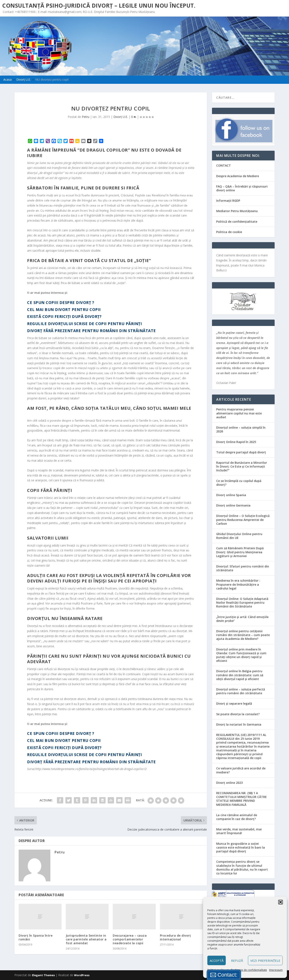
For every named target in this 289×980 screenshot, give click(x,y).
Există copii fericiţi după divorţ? (64, 316)
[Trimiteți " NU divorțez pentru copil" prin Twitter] (68, 800)
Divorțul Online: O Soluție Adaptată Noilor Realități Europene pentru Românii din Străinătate (242, 602)
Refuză (237, 960)
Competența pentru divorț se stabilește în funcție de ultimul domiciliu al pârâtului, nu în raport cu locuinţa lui (242, 867)
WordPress (81, 975)
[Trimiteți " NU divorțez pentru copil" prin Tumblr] (77, 800)
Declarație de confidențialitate (249, 970)
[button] (280, 902)
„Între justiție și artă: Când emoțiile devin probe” (242, 619)
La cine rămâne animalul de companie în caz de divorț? (236, 817)
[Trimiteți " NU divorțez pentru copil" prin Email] (119, 800)
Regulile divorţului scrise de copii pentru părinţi (84, 323)
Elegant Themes (43, 975)
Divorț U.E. (120, 117)
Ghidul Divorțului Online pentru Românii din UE (239, 536)
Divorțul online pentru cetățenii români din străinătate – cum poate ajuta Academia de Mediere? (243, 635)
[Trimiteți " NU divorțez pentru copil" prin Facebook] (60, 800)
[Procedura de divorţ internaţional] (181, 916)
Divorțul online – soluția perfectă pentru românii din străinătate (240, 691)
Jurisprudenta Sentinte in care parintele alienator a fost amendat (86, 939)
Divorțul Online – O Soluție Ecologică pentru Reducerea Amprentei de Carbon (243, 519)
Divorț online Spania (231, 495)
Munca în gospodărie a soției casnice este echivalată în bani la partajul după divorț (240, 847)
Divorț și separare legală (234, 703)
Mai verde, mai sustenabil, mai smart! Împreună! (239, 831)
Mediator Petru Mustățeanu (237, 211)
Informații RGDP (228, 201)
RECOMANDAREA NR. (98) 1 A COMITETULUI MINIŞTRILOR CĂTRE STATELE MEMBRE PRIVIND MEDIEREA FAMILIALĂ (241, 799)
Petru (85, 117)
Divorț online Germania (233, 505)
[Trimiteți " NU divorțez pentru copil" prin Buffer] (102, 800)
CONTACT (223, 165)
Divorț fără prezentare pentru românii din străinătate (91, 330)
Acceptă (216, 960)
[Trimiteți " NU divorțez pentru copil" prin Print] (128, 800)
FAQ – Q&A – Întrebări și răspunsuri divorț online (242, 188)
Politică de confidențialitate (236, 221)
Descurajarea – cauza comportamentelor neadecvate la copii (130, 939)
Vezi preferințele (265, 960)
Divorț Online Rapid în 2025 (236, 442)
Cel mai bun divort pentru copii (64, 309)
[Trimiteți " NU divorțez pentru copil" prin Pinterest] (85, 800)
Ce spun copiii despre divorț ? (60, 302)
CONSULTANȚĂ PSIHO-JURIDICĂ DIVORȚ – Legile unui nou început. (98, 5)
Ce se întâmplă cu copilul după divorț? (238, 483)
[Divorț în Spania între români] (40, 916)
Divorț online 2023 (229, 783)
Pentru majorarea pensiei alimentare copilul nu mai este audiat (239, 413)
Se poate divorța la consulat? (238, 714)
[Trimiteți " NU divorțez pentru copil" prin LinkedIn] (94, 800)
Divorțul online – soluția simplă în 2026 (241, 429)
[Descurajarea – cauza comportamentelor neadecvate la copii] (134, 916)
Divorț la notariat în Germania (238, 724)
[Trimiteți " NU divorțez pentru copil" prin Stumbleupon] (111, 800)
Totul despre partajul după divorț (241, 452)
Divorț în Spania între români (35, 937)
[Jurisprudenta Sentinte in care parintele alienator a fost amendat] (87, 916)
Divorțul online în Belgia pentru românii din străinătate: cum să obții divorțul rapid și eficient (239, 675)
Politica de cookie (229, 232)
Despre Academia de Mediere (237, 176)
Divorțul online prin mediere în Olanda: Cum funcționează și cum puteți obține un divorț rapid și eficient (241, 655)
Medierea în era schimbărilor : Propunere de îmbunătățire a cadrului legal (238, 584)
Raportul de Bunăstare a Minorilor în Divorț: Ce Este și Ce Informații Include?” (241, 466)
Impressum (276, 970)
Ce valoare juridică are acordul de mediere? (241, 770)
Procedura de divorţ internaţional (175, 937)
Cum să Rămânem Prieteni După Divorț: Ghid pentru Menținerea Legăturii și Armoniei (240, 552)
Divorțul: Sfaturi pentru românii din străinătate (242, 568)
